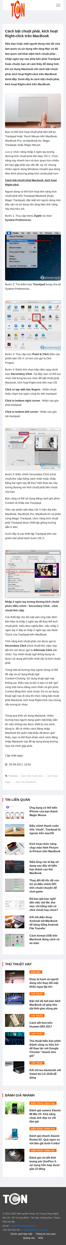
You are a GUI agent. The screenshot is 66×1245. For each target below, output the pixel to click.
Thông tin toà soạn (46, 1233)
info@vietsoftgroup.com (23, 1225)
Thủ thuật (37, 994)
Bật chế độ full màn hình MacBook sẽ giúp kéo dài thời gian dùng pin (45, 1005)
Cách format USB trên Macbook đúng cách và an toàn (44, 939)
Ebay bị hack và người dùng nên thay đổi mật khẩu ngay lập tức (43, 983)
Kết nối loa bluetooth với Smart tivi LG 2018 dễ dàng (45, 1074)
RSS (40, 1238)
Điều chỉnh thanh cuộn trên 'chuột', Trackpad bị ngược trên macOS (44, 829)
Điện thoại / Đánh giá (43, 1103)
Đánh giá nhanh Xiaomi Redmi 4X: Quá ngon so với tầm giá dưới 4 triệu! (44, 1139)
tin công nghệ (28, 1229)
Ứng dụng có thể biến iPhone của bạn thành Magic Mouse (43, 811)
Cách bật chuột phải (32, 776)
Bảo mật (36, 972)
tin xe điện (42, 1229)
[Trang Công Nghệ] (15, 1198)
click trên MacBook (26, 782)
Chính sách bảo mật (21, 1233)
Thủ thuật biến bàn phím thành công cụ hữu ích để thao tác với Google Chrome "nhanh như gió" (45, 1048)
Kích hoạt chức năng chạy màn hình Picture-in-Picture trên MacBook (44, 847)
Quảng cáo (29, 1238)
